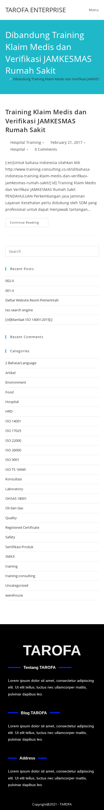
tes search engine (19, 310)
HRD (9, 411)
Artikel (10, 372)
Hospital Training (25, 142)
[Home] (6, 79)
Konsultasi (13, 479)
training (11, 566)
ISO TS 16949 (15, 469)
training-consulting (20, 575)
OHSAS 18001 (16, 498)
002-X (9, 280)
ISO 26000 (13, 450)
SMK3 (9, 556)
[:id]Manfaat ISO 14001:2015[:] (28, 319)
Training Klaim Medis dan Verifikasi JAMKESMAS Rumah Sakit (46, 120)
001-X (9, 290)
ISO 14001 (13, 421)
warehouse (14, 595)
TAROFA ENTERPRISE (35, 9)
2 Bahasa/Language (20, 362)
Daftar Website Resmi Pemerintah (32, 300)
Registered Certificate (22, 527)
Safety (10, 537)
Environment (15, 382)
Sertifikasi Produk (19, 546)
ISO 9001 (12, 459)
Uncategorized (16, 585)
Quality (11, 517)
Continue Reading (29, 221)
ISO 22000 (13, 440)
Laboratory (14, 488)
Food (9, 392)
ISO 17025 (13, 430)
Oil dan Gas (14, 508)
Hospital (17, 149)
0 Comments (46, 149)
